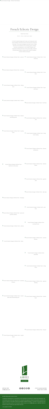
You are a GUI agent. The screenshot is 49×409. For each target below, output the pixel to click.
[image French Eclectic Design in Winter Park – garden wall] (36, 184)
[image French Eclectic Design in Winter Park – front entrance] (36, 64)
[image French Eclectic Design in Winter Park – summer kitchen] (36, 244)
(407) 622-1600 (5, 388)
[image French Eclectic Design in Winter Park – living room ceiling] (36, 140)
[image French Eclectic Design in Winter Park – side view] (36, 198)
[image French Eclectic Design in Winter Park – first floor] (36, 109)
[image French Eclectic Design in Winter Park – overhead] (36, 258)
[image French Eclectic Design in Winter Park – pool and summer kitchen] (13, 218)
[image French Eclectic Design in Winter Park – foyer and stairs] (36, 94)
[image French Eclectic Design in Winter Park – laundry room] (13, 147)
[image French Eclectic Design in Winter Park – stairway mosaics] (13, 287)
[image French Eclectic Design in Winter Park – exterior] (13, 62)
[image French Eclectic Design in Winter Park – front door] (36, 79)
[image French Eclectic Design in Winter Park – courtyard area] (36, 229)
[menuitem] (17, 4)
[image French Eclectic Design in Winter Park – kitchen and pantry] (36, 155)
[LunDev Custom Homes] (7, 4)
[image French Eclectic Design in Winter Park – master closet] (13, 342)
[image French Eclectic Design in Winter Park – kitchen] (13, 107)
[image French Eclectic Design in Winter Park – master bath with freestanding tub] (13, 315)
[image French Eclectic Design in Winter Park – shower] (36, 345)
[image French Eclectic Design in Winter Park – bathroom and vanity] (13, 180)
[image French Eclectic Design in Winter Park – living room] (36, 272)
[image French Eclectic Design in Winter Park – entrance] (13, 77)
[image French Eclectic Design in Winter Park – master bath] (36, 312)
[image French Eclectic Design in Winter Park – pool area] (36, 214)
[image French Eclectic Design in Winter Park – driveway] (13, 204)
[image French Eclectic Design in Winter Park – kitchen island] (36, 170)
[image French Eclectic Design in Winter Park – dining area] (13, 92)
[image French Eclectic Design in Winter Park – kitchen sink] (36, 125)
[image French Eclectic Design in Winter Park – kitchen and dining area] (13, 122)
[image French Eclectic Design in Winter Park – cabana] (13, 232)
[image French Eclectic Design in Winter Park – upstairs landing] (36, 288)
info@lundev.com (6, 389)
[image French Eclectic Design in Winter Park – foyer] (13, 260)
